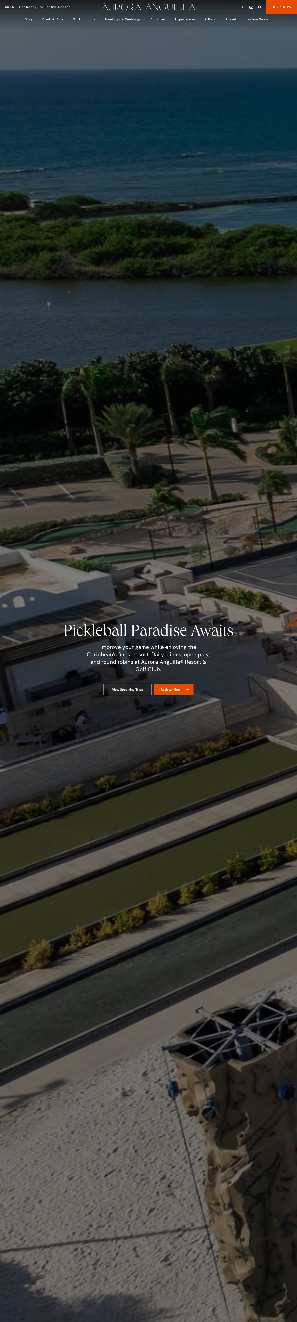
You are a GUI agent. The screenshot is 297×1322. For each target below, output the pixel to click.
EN (11, 7)
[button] (127, 689)
